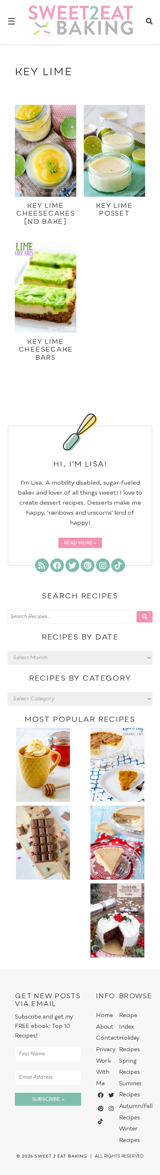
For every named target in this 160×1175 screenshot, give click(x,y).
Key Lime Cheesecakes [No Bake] (45, 214)
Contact (107, 1038)
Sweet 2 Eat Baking (61, 1156)
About (104, 1027)
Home (104, 1015)
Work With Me (103, 1072)
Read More (78, 543)
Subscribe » (48, 1099)
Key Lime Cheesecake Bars (46, 350)
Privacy (106, 1049)
